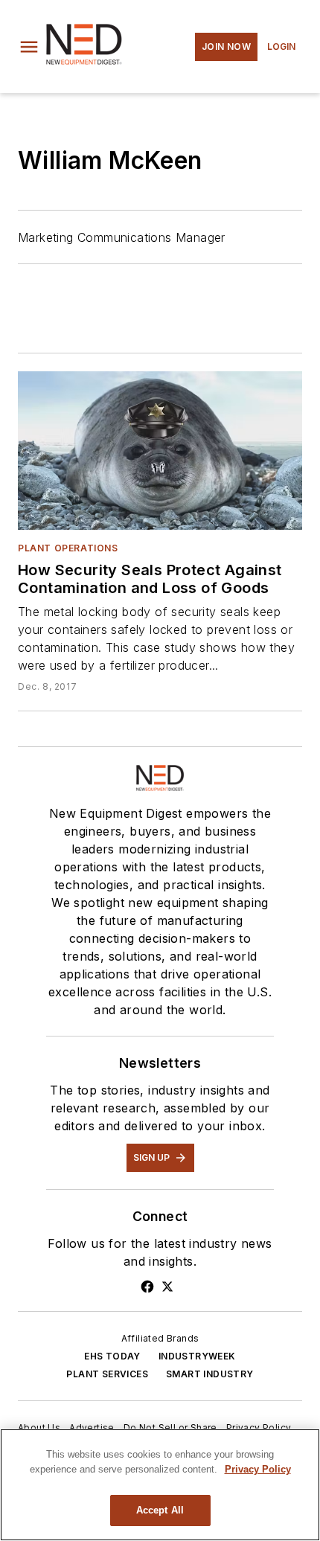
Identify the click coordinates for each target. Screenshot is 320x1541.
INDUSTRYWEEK (197, 1356)
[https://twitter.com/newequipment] (167, 1286)
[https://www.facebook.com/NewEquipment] (147, 1286)
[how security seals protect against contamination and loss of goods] (160, 450)
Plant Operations (68, 548)
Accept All (160, 1510)
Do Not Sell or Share (170, 1427)
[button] (29, 47)
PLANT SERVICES (107, 1374)
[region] (160, 1485)
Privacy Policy (259, 1427)
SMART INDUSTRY (210, 1374)
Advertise (92, 1427)
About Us (39, 1427)
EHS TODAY (112, 1356)
